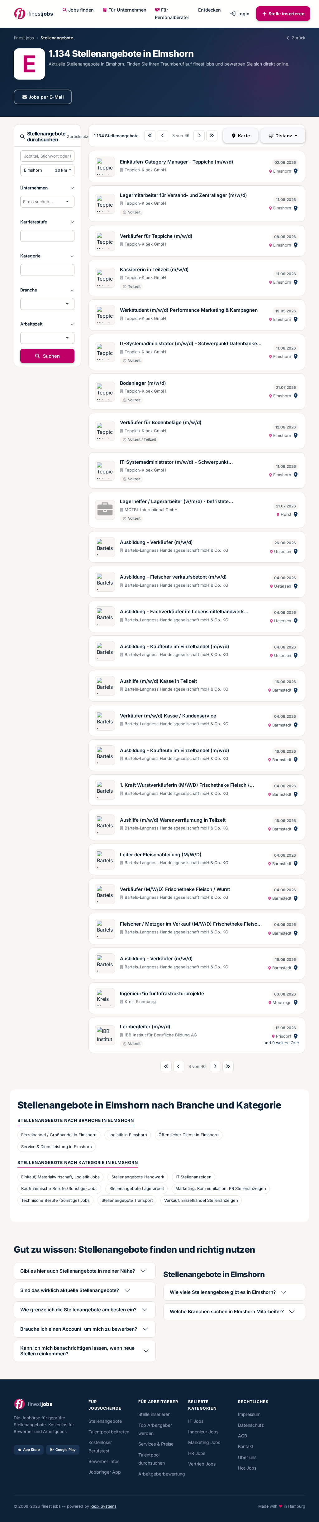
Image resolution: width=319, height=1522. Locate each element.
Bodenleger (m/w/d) (143, 383)
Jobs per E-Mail (46, 97)
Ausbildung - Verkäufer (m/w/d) (156, 542)
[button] (47, 187)
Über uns (247, 1457)
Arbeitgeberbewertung (161, 1473)
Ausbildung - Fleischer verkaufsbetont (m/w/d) (173, 577)
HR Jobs (196, 1453)
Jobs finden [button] (81, 9)
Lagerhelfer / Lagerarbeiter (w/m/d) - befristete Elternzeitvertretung (174, 501)
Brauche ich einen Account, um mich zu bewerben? (78, 1329)
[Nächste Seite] (199, 135)
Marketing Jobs (204, 1442)
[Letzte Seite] (211, 135)
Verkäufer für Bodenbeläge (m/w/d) (161, 422)
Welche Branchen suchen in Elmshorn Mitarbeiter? (227, 1311)
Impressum (249, 1414)
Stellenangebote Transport (127, 1200)
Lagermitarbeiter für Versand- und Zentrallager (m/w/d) (183, 195)
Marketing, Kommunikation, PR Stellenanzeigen (220, 1188)
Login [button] (243, 13)
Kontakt (246, 1446)
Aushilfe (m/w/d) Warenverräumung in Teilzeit (173, 820)
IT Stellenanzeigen (194, 1176)
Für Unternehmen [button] (127, 9)
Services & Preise (156, 1443)
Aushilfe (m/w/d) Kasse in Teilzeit (158, 681)
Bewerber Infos (103, 1461)
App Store (31, 1449)
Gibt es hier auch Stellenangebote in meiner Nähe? (77, 1271)
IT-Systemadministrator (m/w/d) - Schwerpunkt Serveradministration (174, 462)
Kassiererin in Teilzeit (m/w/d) (154, 269)
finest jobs (24, 37)
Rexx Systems (103, 1506)
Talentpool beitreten (108, 1431)
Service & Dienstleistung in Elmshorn (56, 1146)
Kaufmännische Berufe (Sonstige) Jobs (59, 1188)
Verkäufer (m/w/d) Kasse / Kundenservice (168, 716)
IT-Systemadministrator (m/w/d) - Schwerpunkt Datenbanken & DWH (192, 343)
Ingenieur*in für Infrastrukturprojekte (162, 993)
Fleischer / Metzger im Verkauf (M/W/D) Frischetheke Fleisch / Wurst (191, 924)
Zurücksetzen (80, 136)
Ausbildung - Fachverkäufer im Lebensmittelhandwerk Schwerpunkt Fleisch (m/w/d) (182, 612)
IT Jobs (195, 1421)
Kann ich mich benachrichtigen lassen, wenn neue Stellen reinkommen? (77, 1351)
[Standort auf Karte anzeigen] (296, 171)
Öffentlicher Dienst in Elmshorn (189, 1134)
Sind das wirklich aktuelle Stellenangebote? (69, 1290)
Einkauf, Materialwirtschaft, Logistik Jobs (60, 1176)
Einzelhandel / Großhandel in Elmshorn (59, 1134)
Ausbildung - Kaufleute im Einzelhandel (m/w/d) (174, 646)
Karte (243, 135)
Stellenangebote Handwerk (138, 1176)
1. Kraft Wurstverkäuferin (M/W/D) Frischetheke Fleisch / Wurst (185, 785)
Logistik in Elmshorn (127, 1134)
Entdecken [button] (209, 9)
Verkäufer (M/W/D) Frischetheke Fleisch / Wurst (175, 889)
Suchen (50, 356)
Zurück (298, 37)
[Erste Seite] (149, 135)
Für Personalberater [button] (172, 13)
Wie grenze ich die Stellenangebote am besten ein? (78, 1310)
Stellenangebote (105, 1421)
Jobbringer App (104, 1472)
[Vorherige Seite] (162, 135)
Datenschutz (251, 1425)
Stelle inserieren (287, 13)
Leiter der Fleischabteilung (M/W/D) (161, 855)
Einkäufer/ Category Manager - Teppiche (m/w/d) (176, 162)
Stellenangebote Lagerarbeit (136, 1188)
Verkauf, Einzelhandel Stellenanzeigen (201, 1200)
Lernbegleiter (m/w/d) (145, 1027)
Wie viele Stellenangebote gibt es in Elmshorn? (223, 1292)
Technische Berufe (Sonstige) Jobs (55, 1200)
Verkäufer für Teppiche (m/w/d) (156, 236)
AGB (242, 1435)
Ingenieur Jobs (203, 1431)
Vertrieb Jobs (202, 1463)
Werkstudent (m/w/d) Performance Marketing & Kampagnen (189, 310)
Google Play (65, 1449)
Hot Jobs (247, 1468)
